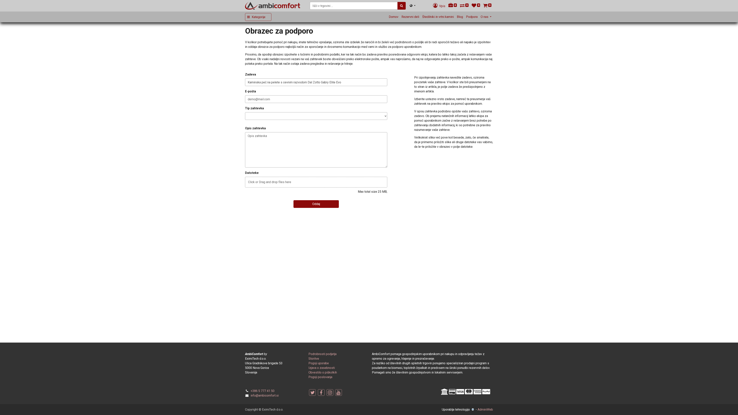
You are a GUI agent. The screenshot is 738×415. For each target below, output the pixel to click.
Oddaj (316, 204)
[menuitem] (393, 17)
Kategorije (258, 17)
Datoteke (252, 173)
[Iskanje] (401, 6)
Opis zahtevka (255, 128)
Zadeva (250, 74)
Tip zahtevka (254, 108)
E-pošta (250, 91)
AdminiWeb (485, 409)
